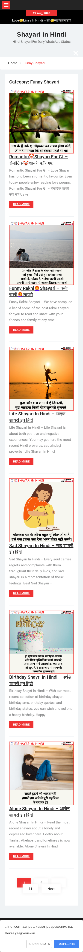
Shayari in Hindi (41, 34)
